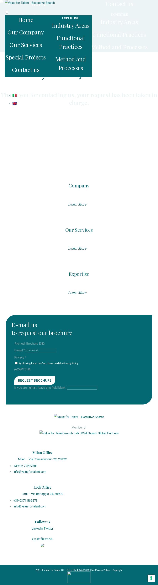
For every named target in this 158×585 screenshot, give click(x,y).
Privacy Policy (70, 363)
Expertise (79, 274)
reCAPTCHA (22, 369)
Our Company (25, 32)
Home (25, 19)
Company (79, 185)
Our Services (25, 44)
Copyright (118, 570)
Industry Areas (71, 25)
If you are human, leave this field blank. (40, 387)
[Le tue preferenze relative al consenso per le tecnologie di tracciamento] (151, 578)
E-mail (19, 350)
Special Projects (26, 57)
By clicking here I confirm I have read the (48, 363)
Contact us (26, 70)
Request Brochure (34, 380)
